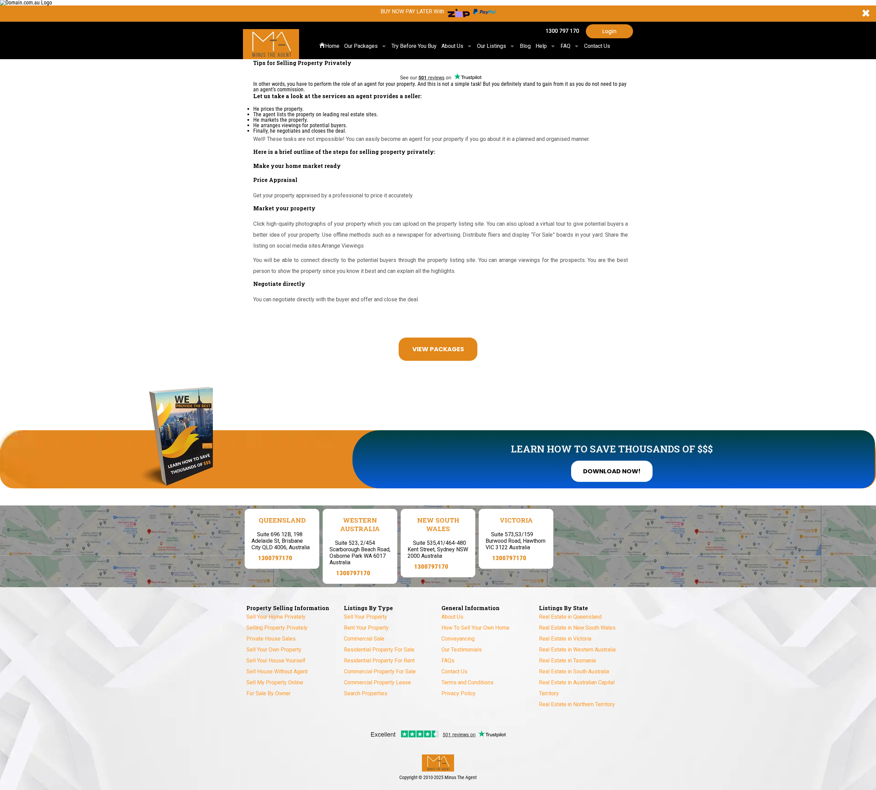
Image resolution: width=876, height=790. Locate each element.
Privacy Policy (458, 693)
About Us (452, 46)
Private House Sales (271, 638)
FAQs (447, 660)
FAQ (565, 46)
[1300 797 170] (537, 31)
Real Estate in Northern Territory (577, 704)
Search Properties (365, 693)
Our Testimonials (461, 649)
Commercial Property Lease (377, 682)
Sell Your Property (365, 617)
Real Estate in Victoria (565, 638)
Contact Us (597, 46)
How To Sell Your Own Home (475, 627)
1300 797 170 (562, 31)
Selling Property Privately (277, 627)
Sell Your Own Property (273, 649)
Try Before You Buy (414, 46)
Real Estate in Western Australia (577, 649)
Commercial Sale (364, 638)
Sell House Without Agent (277, 671)
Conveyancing (458, 638)
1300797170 (275, 558)
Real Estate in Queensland (570, 617)
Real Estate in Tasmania (567, 660)
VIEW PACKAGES (438, 349)
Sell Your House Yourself (276, 660)
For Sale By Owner (268, 693)
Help (541, 46)
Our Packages (361, 46)
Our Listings (491, 46)
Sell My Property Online (274, 682)
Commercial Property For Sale (380, 671)
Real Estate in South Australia (574, 671)
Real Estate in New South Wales (577, 627)
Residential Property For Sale (379, 649)
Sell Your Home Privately (276, 617)
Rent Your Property (366, 627)
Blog (525, 46)
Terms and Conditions (467, 682)
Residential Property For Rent (379, 660)
